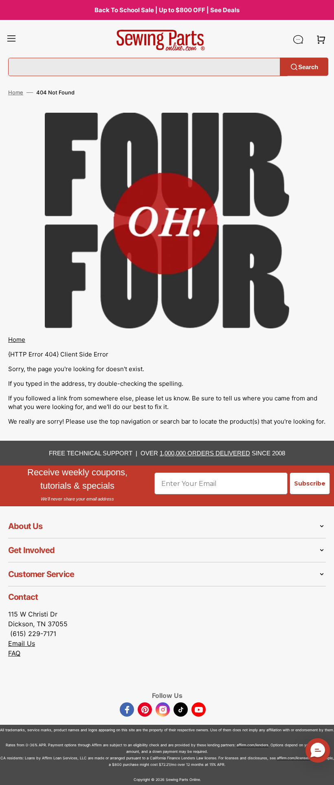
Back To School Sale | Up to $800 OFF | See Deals (167, 10)
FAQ (14, 653)
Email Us (21, 643)
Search (308, 66)
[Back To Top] (322, 773)
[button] (11, 39)
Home (15, 92)
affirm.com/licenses (293, 758)
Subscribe (309, 483)
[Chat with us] (298, 39)
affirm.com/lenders (252, 745)
